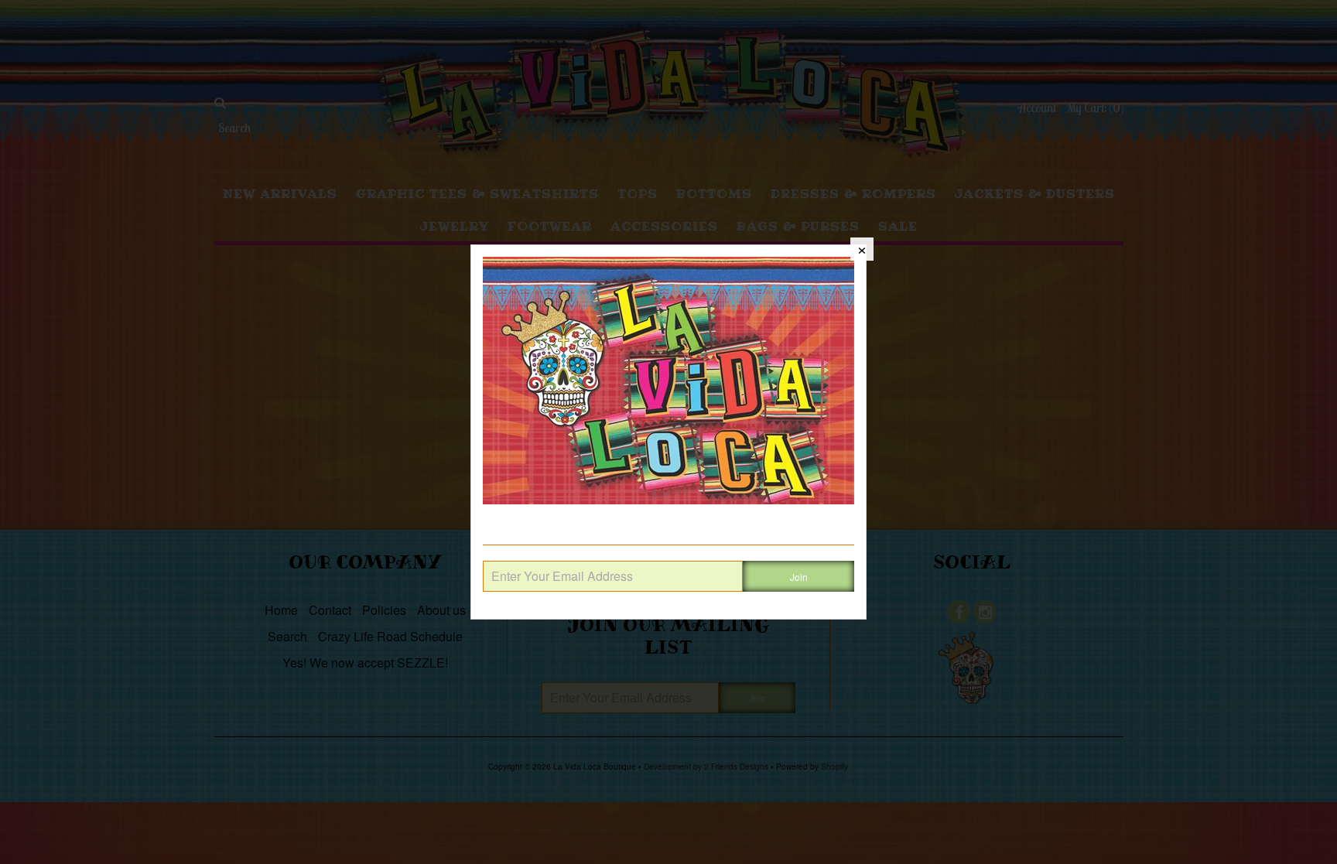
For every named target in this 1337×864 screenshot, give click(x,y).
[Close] (862, 249)
